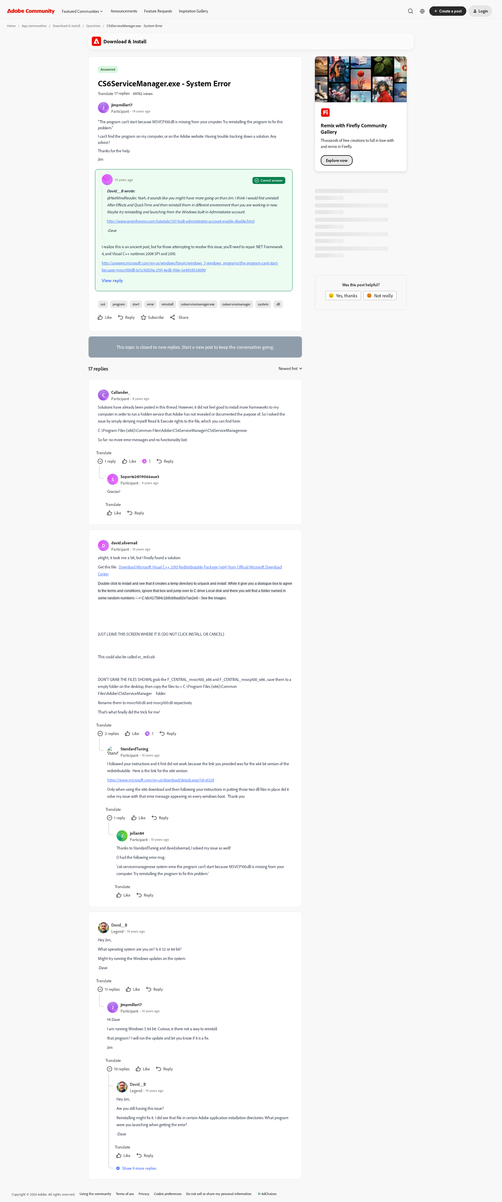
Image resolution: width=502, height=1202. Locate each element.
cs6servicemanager (236, 304)
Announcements (124, 10)
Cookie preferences (168, 1194)
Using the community (95, 1194)
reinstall (167, 304)
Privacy (144, 1194)
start (135, 304)
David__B (119, 924)
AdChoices (269, 1194)
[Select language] (422, 11)
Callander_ (120, 392)
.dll (278, 304)
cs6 (103, 304)
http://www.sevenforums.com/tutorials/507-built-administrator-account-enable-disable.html (180, 221)
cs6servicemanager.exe (198, 304)
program (119, 304)
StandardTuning (134, 748)
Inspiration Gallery (193, 10)
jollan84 (137, 833)
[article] (195, 427)
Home (11, 26)
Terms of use (125, 1194)
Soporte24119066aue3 (140, 476)
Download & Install (66, 26)
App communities (34, 26)
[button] (447, 11)
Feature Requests (158, 10)
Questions (93, 26)
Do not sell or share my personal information (219, 1194)
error (150, 304)
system (263, 304)
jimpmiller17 (121, 104)
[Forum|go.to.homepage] (31, 11)
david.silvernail (124, 542)
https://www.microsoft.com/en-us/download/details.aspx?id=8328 (160, 779)
